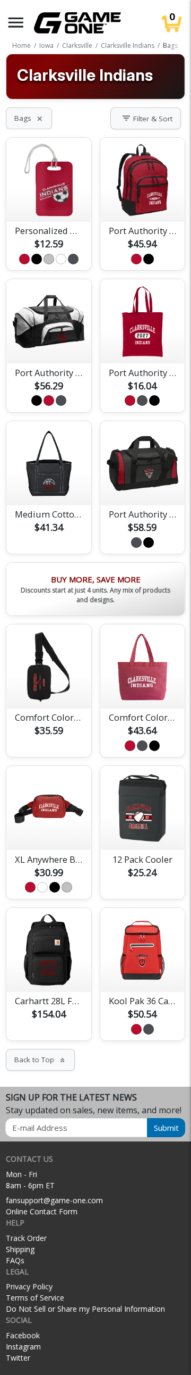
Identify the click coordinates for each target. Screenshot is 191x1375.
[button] (16, 22)
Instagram (23, 1346)
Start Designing (49, 201)
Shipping (20, 1249)
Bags (29, 118)
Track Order (26, 1238)
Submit (166, 1127)
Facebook (23, 1335)
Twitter (18, 1358)
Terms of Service (35, 1298)
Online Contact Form (41, 1211)
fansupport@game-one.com (54, 1200)
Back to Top (40, 1059)
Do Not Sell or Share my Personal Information (85, 1309)
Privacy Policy (29, 1286)
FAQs (15, 1260)
